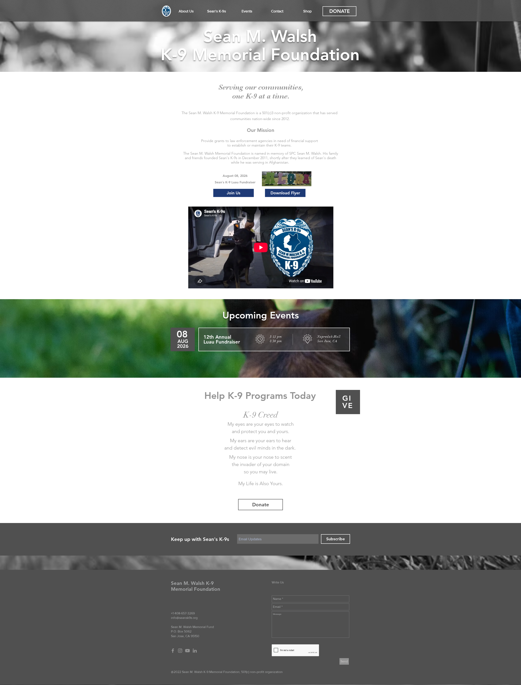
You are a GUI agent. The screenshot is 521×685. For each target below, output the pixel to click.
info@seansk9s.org (184, 617)
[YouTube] (187, 650)
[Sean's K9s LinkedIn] (195, 650)
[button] (186, 11)
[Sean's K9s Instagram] (180, 650)
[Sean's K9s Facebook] (173, 650)
